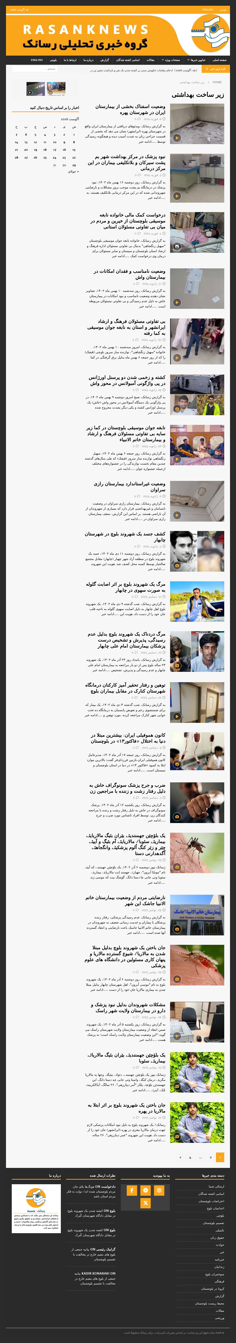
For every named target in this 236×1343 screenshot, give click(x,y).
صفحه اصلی (220, 60)
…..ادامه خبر (147, 141)
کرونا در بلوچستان (212, 1289)
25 (45, 157)
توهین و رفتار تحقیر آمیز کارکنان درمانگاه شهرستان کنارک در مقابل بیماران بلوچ (125, 688)
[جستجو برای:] (35, 68)
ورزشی (219, 1318)
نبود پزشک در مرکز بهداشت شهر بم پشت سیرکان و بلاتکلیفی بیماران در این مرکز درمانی (126, 162)
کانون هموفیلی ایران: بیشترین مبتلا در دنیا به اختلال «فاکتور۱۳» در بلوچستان (128, 738)
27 (26, 157)
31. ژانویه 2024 (151, 284)
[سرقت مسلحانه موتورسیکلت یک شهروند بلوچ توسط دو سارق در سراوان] (36, 89)
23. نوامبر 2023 (151, 1067)
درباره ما (88, 60)
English (208, 9)
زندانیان (219, 1267)
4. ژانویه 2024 (152, 546)
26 (35, 157)
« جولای (73, 171)
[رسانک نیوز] (118, 53)
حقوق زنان (217, 1238)
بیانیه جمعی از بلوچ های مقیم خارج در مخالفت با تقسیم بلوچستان (93, 1254)
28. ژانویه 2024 (151, 446)
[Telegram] (145, 1190)
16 (64, 150)
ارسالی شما (216, 1186)
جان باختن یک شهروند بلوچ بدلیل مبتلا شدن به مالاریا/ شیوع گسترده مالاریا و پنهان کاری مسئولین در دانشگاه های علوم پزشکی (125, 957)
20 (26, 150)
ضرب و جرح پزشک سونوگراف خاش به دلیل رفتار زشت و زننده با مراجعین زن (127, 788)
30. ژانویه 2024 (151, 340)
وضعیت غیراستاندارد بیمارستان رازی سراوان (129, 487)
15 (74, 150)
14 (16, 142)
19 (35, 150)
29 (74, 165)
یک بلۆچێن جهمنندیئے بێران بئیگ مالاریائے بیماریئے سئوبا (126, 1058)
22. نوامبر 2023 (151, 1118)
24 (54, 157)
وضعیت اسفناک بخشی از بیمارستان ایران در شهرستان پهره (130, 109)
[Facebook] (132, 1190)
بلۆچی (220, 1216)
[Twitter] (145, 1203)
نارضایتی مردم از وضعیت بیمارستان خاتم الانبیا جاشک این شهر (125, 900)
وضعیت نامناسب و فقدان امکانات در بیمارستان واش (129, 274)
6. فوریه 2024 (152, 119)
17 (54, 150)
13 (26, 142)
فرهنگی (219, 1281)
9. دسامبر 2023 (151, 748)
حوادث (220, 1245)
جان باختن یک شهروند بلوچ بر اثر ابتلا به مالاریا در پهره (126, 1108)
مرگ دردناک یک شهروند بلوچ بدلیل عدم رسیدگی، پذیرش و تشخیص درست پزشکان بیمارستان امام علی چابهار (126, 640)
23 (64, 157)
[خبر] (197, 124)
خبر (222, 1252)
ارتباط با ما (70, 60)
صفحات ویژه (172, 60)
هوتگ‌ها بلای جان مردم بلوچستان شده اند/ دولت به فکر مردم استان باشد (91, 1191)
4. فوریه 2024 (152, 233)
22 (74, 157)
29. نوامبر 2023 (151, 860)
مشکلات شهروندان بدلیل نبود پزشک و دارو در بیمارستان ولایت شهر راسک (128, 1008)
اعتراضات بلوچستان (211, 1201)
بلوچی (223, 9)
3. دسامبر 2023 (151, 798)
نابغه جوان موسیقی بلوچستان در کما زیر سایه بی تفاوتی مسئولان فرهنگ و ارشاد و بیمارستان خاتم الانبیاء (125, 434)
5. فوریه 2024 (152, 175)
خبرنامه (219, 1260)
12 (35, 142)
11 (45, 142)
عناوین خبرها (198, 60)
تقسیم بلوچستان (213, 1223)
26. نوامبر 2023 (151, 1017)
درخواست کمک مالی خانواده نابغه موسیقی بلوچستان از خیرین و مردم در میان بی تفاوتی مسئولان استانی (128, 221)
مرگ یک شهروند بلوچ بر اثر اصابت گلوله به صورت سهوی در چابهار (125, 587)
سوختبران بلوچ (214, 1274)
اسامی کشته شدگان (127, 60)
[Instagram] (159, 1190)
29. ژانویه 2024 (151, 390)
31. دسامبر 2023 (151, 597)
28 (16, 157)
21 (16, 150)
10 (54, 142)
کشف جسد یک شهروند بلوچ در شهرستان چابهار (125, 537)
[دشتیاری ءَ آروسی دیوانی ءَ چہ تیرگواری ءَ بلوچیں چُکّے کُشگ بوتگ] (56, 89)
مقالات (150, 60)
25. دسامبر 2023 (151, 652)
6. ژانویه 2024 (152, 496)
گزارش (104, 60)
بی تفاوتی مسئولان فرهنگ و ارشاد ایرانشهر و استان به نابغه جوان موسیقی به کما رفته (126, 327)
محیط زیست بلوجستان (209, 1303)
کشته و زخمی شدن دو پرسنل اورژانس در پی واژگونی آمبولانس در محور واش (127, 380)
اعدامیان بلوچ (215, 1208)
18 (45, 150)
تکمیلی (219, 1230)
